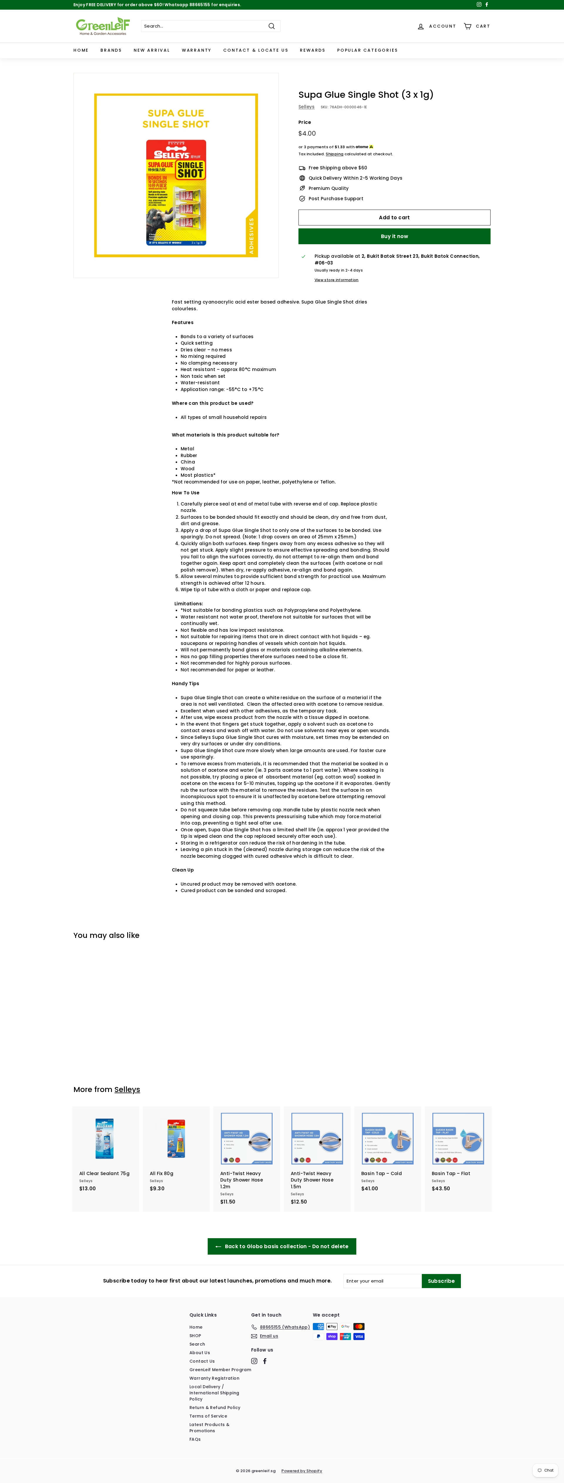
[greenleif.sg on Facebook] (265, 1361)
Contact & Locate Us (255, 50)
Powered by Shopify (301, 1471)
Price (304, 122)
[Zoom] (176, 175)
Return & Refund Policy (214, 1407)
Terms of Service (208, 1416)
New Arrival (152, 50)
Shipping (334, 153)
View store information (337, 279)
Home (81, 50)
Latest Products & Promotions (209, 1428)
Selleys (306, 107)
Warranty (197, 50)
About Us (199, 1353)
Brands (111, 50)
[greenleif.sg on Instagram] (254, 1361)
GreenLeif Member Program (220, 1370)
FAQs (195, 1439)
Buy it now (394, 236)
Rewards (312, 50)
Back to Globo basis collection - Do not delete (286, 1246)
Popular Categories (367, 50)
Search (197, 1344)
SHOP (195, 1336)
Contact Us (202, 1361)
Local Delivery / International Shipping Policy (214, 1393)
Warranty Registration (214, 1378)
